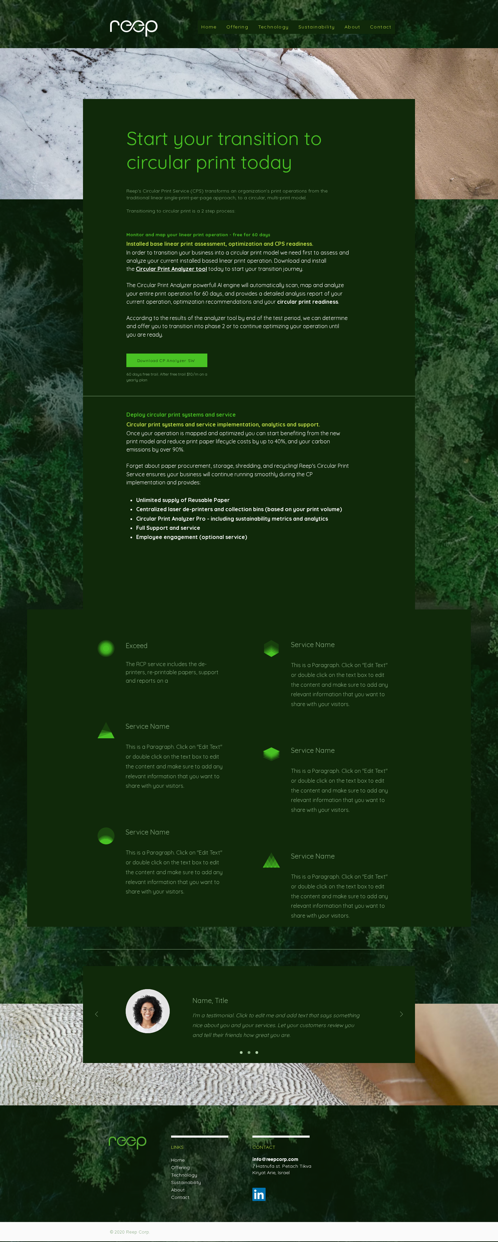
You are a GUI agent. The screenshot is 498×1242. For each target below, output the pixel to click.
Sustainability (186, 1182)
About (178, 1190)
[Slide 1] (241, 1052)
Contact (180, 1197)
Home (178, 1160)
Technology (184, 1175)
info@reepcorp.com (275, 1159)
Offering (180, 1167)
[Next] (401, 1014)
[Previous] (96, 1014)
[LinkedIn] (259, 1194)
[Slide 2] (249, 1052)
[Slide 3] (256, 1052)
